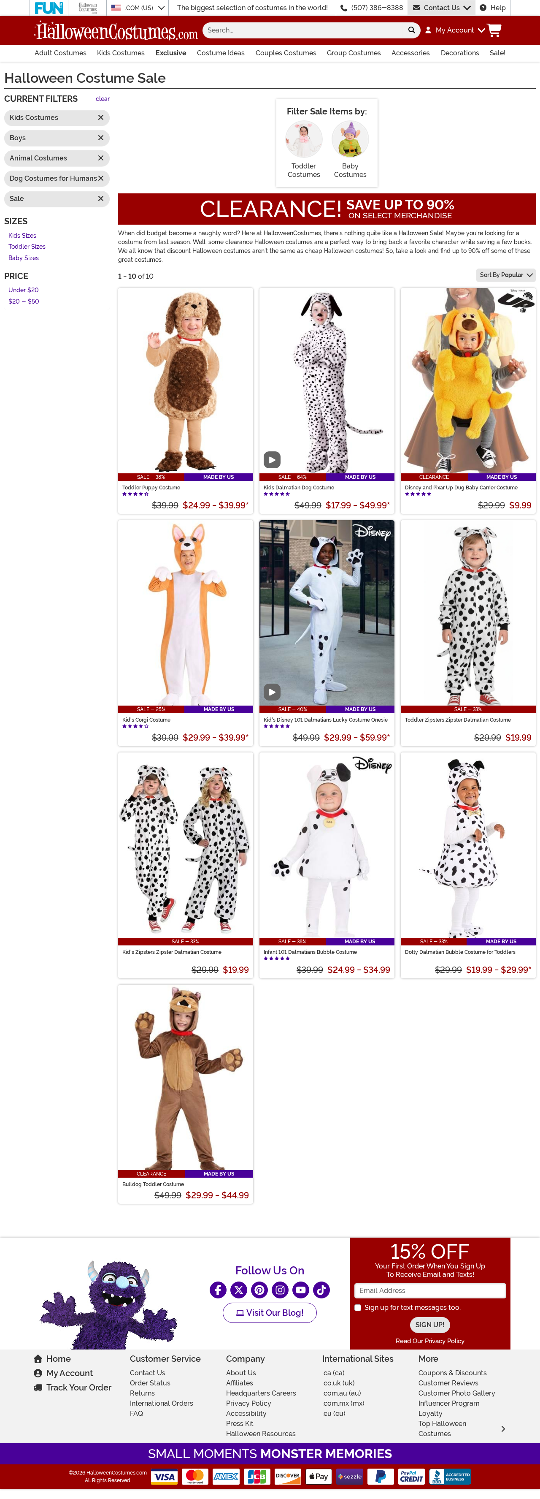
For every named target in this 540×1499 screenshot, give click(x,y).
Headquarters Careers (261, 1393)
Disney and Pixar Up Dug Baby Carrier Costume (461, 488)
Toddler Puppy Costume (151, 488)
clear (103, 99)
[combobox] (302, 30)
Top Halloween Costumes (442, 1429)
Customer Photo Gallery (456, 1393)
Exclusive (171, 53)
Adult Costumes (60, 53)
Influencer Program (449, 1403)
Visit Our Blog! (274, 1313)
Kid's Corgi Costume (146, 720)
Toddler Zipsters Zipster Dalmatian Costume (458, 720)
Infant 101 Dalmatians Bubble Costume (310, 952)
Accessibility (246, 1413)
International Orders (161, 1403)
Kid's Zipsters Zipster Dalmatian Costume (171, 952)
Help (498, 8)
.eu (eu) (334, 1413)
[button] (454, 30)
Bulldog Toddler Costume (153, 1184)
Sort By (501, 275)
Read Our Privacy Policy (430, 1341)
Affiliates (239, 1383)
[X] (238, 1290)
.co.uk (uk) (338, 1383)
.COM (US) (140, 8)
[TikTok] (321, 1290)
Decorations (460, 53)
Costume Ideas (221, 53)
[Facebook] (218, 1290)
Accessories (411, 53)
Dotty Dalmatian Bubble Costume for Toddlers (460, 952)
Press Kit (240, 1424)
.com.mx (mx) (343, 1403)
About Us (241, 1373)
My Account (69, 1373)
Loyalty (430, 1413)
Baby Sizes (23, 258)
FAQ (136, 1413)
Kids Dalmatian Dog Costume (299, 488)
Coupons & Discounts (452, 1373)
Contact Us (442, 8)
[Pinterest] (259, 1290)
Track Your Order (78, 1387)
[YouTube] (300, 1290)
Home (58, 1359)
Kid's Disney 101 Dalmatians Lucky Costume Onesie (326, 720)
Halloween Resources (261, 1434)
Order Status (150, 1383)
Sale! (497, 53)
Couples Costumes (286, 53)
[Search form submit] (412, 30)
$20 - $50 (23, 301)
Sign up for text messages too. (412, 1307)
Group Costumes (354, 53)
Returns (142, 1393)
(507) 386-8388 (377, 8)
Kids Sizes (22, 235)
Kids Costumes (121, 53)
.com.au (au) (341, 1393)
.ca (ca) (333, 1373)
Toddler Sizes (27, 247)
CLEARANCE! (271, 209)
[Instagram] (280, 1290)
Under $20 (23, 290)
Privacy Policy (248, 1403)
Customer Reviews (448, 1383)
